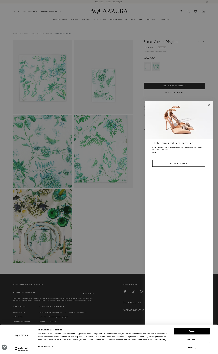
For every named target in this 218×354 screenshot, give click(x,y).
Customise (190, 339)
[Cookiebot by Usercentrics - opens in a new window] (21, 349)
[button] (209, 105)
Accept (192, 331)
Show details (44, 347)
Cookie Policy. (159, 340)
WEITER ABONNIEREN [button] (179, 163)
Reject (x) (192, 347)
